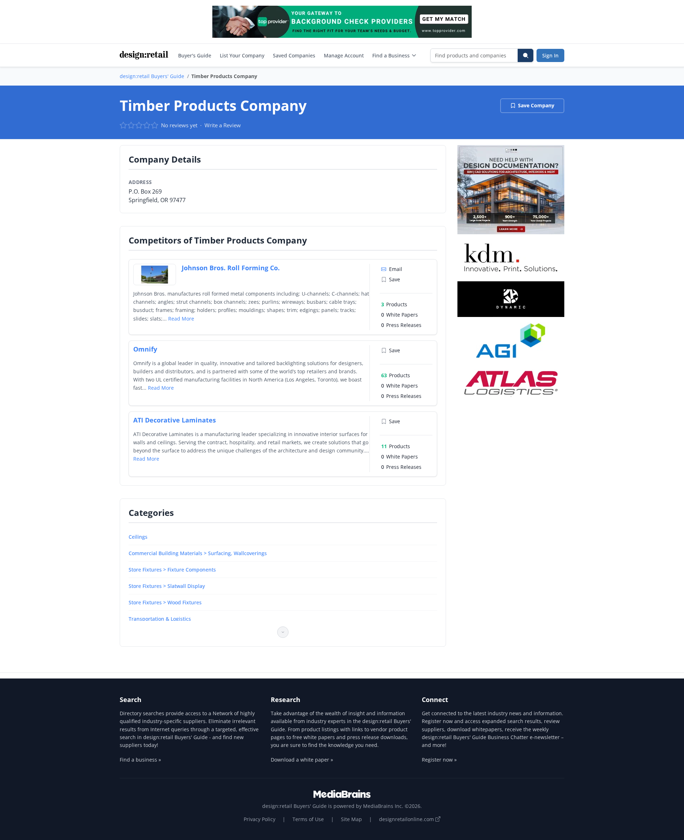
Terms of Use (308, 819)
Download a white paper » (302, 759)
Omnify (145, 349)
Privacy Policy (259, 819)
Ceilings (138, 536)
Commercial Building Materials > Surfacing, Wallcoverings (198, 553)
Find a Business (391, 55)
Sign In (550, 55)
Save (394, 279)
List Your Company (242, 55)
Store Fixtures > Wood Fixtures (165, 602)
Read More (181, 318)
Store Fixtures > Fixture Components (172, 569)
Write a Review (222, 125)
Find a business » (140, 759)
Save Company (536, 105)
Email (395, 269)
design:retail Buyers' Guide (152, 76)
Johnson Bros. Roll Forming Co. (231, 267)
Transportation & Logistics (160, 618)
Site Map (351, 819)
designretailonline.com (407, 819)
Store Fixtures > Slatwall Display (167, 586)
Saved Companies (294, 55)
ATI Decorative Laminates (174, 420)
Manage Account (344, 55)
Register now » (439, 759)
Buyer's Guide (194, 55)
